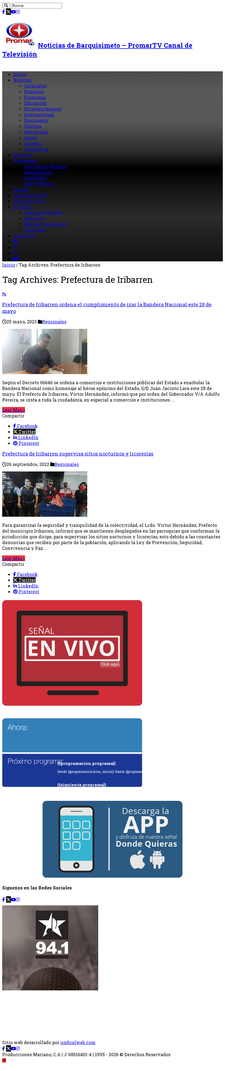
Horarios (22, 155)
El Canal (22, 207)
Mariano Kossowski (45, 224)
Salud (30, 137)
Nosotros (33, 218)
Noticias (22, 80)
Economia (35, 97)
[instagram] (18, 12)
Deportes (33, 91)
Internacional (39, 114)
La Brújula (35, 178)
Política (32, 126)
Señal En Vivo (28, 201)
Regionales (36, 132)
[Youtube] (13, 12)
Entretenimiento (42, 109)
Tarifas (21, 189)
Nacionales (36, 120)
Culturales (35, 86)
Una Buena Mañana (45, 166)
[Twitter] (8, 12)
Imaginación (38, 172)
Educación (35, 103)
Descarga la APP (31, 195)
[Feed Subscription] (4, 294)
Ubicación (35, 230)
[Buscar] (6, 6)
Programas (25, 160)
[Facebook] (3, 12)
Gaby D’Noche (39, 183)
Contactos (24, 235)
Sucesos (32, 143)
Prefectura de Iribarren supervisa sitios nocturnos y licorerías (77, 453)
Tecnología (36, 149)
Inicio (19, 74)
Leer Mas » (13, 410)
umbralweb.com (77, 1042)
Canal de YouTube (43, 212)
